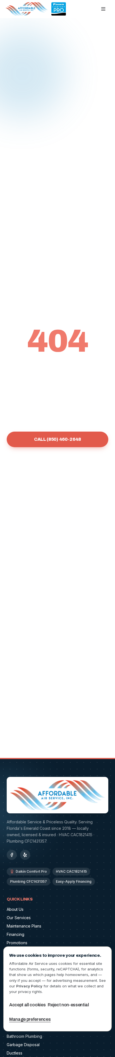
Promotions (17, 942)
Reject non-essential (68, 1004)
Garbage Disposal (23, 1044)
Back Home (57, 420)
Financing (92, 463)
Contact (58, 476)
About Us (15, 909)
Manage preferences (30, 1019)
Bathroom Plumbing (24, 1036)
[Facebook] (12, 855)
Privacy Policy (29, 986)
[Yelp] (25, 855)
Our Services (19, 917)
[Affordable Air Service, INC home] (36, 9)
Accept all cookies (27, 1004)
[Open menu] (103, 9)
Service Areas (57, 463)
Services (21, 463)
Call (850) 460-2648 (57, 439)
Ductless (14, 1053)
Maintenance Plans (24, 926)
